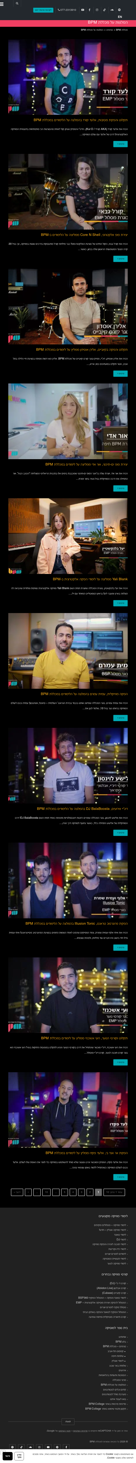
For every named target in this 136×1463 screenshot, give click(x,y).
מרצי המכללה (119, 1380)
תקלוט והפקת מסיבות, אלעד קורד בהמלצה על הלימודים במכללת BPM (81, 120)
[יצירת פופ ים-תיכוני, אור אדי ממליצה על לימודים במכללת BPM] (68, 421)
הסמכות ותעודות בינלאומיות (112, 1375)
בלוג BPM (121, 1342)
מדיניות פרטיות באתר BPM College (107, 1404)
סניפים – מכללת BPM (114, 1346)
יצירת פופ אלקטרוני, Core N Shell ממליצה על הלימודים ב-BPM (84, 235)
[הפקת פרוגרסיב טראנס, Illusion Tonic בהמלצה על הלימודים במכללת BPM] (68, 880)
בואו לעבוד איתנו (118, 1399)
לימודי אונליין (118, 1361)
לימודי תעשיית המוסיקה (114, 1259)
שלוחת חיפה (117, 1356)
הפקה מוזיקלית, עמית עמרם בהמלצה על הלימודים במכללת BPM (84, 694)
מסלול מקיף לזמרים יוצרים (113, 1307)
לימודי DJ (121, 1240)
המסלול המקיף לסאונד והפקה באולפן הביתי (104, 1312)
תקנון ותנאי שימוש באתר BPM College (105, 1409)
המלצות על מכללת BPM (113, 1385)
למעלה (68, 1422)
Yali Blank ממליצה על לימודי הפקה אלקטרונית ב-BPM (90, 579)
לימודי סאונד (120, 1235)
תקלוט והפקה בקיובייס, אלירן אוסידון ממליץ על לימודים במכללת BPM (82, 349)
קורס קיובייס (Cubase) (114, 1293)
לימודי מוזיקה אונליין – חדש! (112, 1230)
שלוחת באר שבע (117, 1366)
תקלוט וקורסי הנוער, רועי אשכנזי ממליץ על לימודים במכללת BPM (84, 1038)
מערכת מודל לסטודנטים (114, 1394)
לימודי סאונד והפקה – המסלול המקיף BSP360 (102, 1298)
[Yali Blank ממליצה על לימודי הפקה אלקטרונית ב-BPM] (68, 536)
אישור (7, 1456)
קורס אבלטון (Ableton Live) (111, 1288)
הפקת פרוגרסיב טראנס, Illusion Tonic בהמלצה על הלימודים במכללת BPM (77, 923)
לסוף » (17, 1192)
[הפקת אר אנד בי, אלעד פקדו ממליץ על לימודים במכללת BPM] (68, 1110)
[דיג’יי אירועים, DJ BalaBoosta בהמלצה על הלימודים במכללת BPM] (68, 765)
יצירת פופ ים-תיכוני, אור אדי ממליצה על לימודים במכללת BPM (86, 464)
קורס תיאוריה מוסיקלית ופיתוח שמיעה (107, 1317)
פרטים (121, 144)
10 (46, 1192)
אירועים (122, 1370)
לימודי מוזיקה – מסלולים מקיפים (110, 1225)
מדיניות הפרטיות (80, 1431)
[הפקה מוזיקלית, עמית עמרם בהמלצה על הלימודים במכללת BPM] (68, 651)
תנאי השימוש (64, 1431)
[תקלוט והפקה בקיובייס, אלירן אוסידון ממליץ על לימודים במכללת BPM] (68, 306)
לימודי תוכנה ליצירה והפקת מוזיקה (109, 1244)
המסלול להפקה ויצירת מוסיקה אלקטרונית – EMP (101, 1303)
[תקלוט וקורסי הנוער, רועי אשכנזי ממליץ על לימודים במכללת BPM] (68, 995)
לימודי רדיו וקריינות (117, 1249)
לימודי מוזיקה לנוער (116, 1264)
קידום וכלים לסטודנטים (114, 1390)
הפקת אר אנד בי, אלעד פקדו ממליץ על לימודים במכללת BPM (87, 1153)
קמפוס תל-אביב (116, 1351)
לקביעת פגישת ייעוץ (43, 10)
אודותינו (122, 1337)
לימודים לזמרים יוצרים (115, 1254)
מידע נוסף (19, 1456)
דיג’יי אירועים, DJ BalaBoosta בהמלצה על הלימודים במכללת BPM (82, 809)
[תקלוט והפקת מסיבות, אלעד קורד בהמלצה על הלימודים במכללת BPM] (68, 77)
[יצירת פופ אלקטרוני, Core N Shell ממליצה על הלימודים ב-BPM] (68, 191)
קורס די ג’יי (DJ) (118, 1283)
